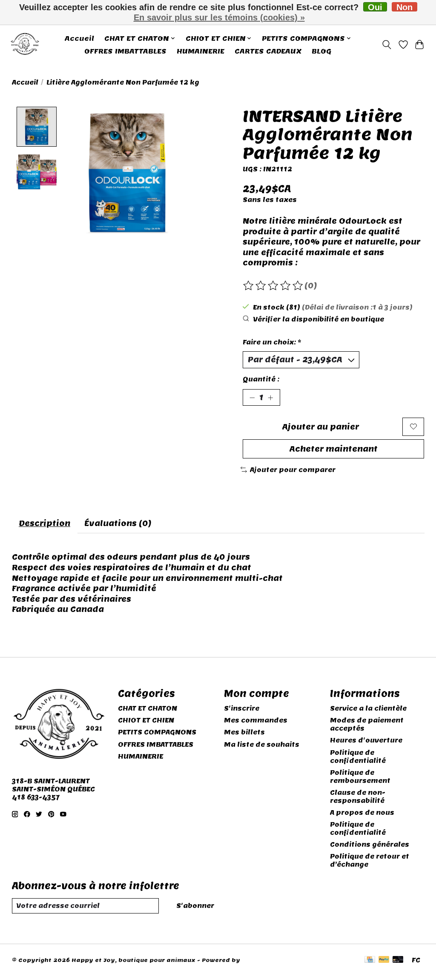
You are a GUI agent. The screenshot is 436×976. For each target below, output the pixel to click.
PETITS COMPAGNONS (157, 732)
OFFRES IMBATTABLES (125, 51)
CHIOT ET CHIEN (146, 720)
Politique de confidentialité (358, 756)
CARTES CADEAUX (268, 51)
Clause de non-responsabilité (357, 796)
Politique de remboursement (360, 776)
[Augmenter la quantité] (270, 398)
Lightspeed (260, 960)
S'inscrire (241, 708)
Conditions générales (369, 844)
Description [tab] (44, 523)
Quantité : (261, 379)
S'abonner (195, 906)
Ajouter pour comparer (293, 470)
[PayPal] (384, 960)
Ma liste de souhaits (261, 744)
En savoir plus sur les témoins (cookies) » (219, 17)
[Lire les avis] (274, 285)
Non (404, 7)
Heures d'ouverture (366, 740)
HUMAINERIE (200, 51)
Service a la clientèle (368, 708)
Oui (375, 7)
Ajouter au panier (320, 427)
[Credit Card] (369, 960)
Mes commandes (255, 720)
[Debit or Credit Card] (398, 960)
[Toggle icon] (386, 44)
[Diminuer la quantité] (252, 398)
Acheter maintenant (334, 449)
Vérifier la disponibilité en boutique (318, 319)
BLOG (321, 51)
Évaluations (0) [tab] (118, 523)
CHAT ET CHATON (147, 708)
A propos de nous (362, 812)
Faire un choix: (272, 342)
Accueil (79, 38)
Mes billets (244, 732)
